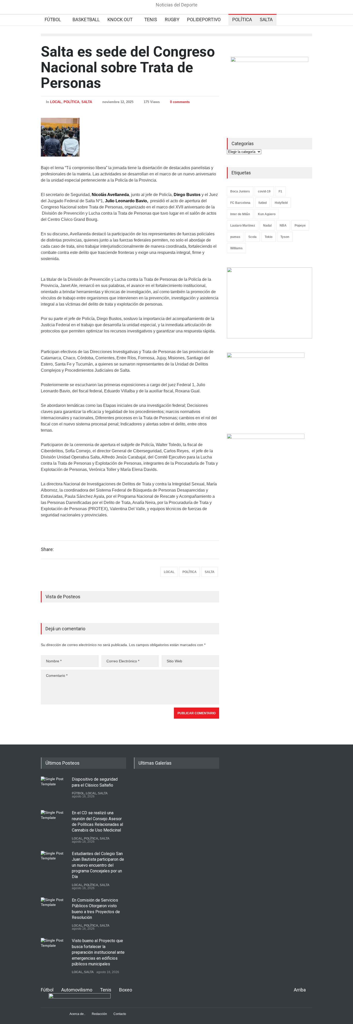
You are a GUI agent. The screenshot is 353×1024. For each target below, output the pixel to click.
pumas (235, 237)
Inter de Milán (240, 214)
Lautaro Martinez (242, 225)
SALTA (266, 19)
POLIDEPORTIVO (204, 19)
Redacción (99, 1014)
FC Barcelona (240, 203)
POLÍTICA (242, 19)
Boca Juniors (240, 191)
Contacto (119, 1014)
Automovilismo (76, 989)
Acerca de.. (77, 1014)
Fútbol (47, 989)
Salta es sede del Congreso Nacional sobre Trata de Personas (128, 67)
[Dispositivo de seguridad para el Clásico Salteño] (54, 789)
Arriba (300, 989)
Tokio (268, 237)
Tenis (105, 989)
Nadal (267, 225)
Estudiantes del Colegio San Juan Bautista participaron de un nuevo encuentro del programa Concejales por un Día (98, 865)
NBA (283, 225)
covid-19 (264, 191)
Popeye (300, 225)
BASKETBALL (86, 19)
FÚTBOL (53, 19)
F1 (280, 191)
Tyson (284, 237)
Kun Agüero (266, 214)
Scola (252, 237)
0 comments (180, 102)
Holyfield (281, 203)
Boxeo (125, 989)
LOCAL (56, 102)
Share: (47, 549)
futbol (262, 203)
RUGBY (172, 19)
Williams (236, 248)
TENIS (150, 19)
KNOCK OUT (120, 19)
